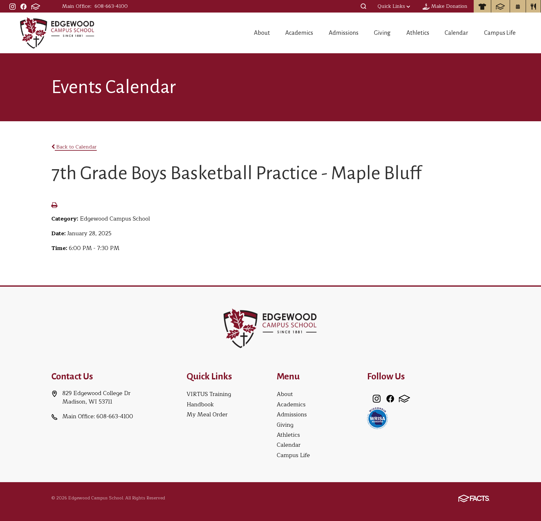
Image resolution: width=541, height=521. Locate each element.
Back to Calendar (76, 147)
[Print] (54, 206)
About (262, 32)
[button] (363, 6)
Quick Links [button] (391, 6)
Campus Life (500, 32)
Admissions (343, 32)
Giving (382, 32)
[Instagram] (12, 6)
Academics (299, 32)
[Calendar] (518, 6)
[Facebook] (23, 6)
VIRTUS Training (209, 394)
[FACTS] (35, 6)
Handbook (200, 404)
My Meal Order (207, 414)
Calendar (456, 32)
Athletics (417, 32)
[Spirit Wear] (482, 6)
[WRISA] (377, 417)
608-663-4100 (111, 6)
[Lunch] (533, 6)
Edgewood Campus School (57, 33)
